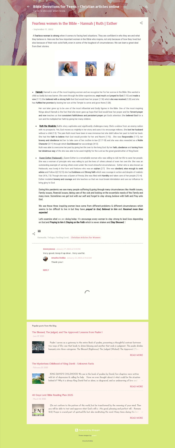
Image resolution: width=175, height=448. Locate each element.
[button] (141, 23)
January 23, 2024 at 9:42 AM (79, 258)
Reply (46, 270)
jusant (94, 435)
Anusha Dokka (58, 257)
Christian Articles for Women (85, 237)
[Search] (146, 7)
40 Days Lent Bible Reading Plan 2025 (52, 395)
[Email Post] (39, 232)
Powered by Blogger (89, 430)
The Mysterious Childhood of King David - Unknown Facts (63, 363)
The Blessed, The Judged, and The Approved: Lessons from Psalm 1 (67, 332)
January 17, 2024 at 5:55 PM (68, 249)
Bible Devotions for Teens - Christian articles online (76, 6)
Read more (136, 355)
